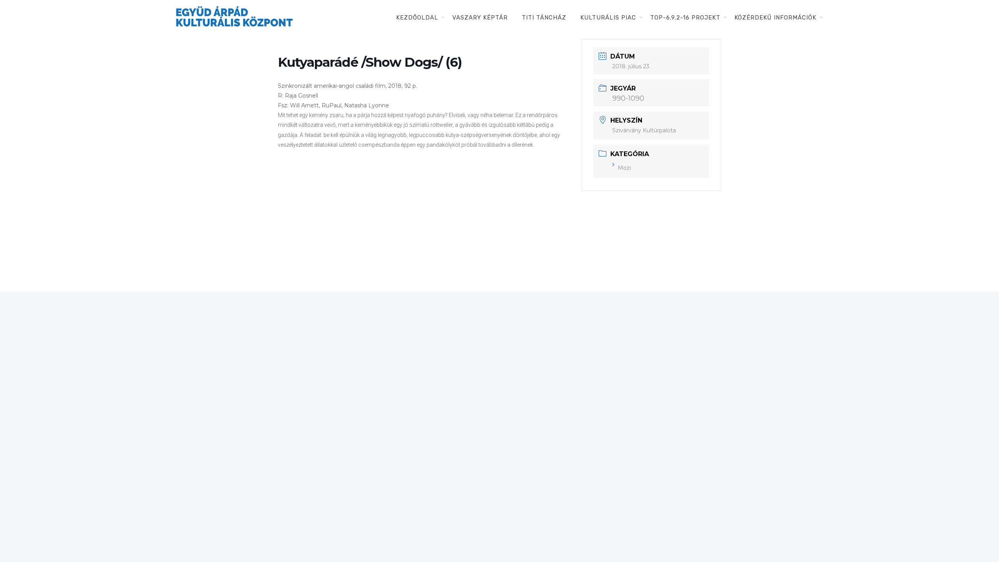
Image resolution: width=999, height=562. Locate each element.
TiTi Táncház (544, 17)
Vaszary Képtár (480, 17)
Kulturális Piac (608, 17)
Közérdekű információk (775, 17)
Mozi (624, 167)
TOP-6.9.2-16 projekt (685, 17)
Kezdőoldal (417, 17)
